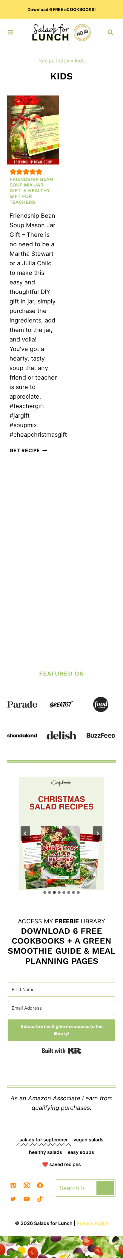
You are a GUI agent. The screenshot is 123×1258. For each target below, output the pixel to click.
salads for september (43, 1140)
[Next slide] (97, 833)
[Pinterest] (13, 1185)
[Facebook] (40, 1185)
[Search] (105, 1188)
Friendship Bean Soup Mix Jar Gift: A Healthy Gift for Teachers (31, 190)
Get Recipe (28, 450)
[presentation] (33, 129)
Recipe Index (54, 61)
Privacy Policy (92, 1223)
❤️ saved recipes (61, 1164)
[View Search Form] (110, 32)
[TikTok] (40, 1199)
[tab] (44, 892)
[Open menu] (10, 30)
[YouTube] (27, 1199)
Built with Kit (62, 1050)
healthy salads (45, 1152)
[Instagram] (27, 1185)
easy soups (81, 1152)
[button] (13, 171)
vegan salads (88, 1140)
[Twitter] (13, 1199)
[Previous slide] (25, 833)
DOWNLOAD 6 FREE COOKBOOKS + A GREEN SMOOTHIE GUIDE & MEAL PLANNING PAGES (62, 946)
